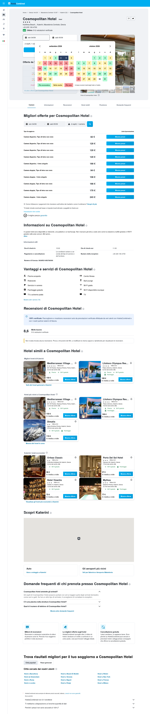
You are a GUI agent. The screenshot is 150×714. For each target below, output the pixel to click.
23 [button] (50, 73)
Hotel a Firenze (103, 680)
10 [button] (56, 63)
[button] (3, 3)
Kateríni (62, 12)
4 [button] (60, 58)
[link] (38, 385)
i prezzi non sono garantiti (72, 693)
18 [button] (61, 68)
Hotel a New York (104, 677)
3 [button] (55, 58)
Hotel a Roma (29, 680)
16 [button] (50, 68)
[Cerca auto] (4, 19)
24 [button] (56, 73)
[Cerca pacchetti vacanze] (4, 24)
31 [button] (105, 79)
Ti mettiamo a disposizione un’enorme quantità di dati (46, 703)
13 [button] (71, 63)
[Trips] (4, 35)
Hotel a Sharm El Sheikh (70, 674)
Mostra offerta (70, 379)
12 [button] (66, 63)
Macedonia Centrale (47, 12)
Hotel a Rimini (103, 674)
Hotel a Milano (103, 683)
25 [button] (61, 73)
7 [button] (39, 63)
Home (24, 12)
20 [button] (71, 68)
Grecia (31, 12)
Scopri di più (92, 204)
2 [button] (50, 58)
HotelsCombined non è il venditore (38, 699)
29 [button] (45, 79)
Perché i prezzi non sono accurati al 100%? (42, 707)
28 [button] (40, 79)
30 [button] (50, 79)
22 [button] (45, 73)
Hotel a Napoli (66, 680)
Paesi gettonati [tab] (46, 663)
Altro (25, 236)
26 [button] (66, 73)
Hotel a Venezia (66, 677)
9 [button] (50, 63)
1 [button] (45, 58)
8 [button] (45, 63)
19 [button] (66, 68)
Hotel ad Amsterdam (31, 677)
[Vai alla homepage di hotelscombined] (16, 3)
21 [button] (40, 73)
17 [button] (56, 68)
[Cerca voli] (4, 10)
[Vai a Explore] (4, 28)
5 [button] (66, 58)
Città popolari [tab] (31, 663)
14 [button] (40, 68)
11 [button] (61, 63)
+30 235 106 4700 (30, 27)
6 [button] (71, 58)
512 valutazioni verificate (42, 30)
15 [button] (45, 68)
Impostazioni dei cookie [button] (32, 211)
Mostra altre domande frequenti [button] (62, 611)
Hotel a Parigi (66, 683)
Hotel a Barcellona (31, 674)
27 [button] (71, 73)
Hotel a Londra (29, 683)
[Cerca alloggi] (4, 15)
